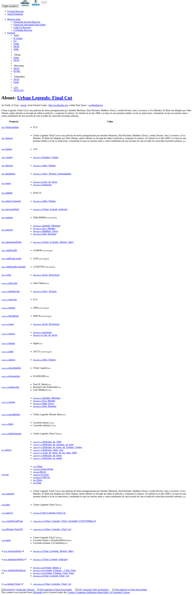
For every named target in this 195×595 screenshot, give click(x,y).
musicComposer (11, 201)
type (5, 474)
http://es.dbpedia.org (58, 105)
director (7, 165)
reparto (8, 402)
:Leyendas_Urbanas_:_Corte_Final (54, 570)
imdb (7, 351)
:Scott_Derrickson (46, 275)
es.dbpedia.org (96, 105)
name (6, 540)
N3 (14, 41)
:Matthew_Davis (45, 231)
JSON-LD (18, 90)
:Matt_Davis (43, 403)
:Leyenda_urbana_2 (47, 567)
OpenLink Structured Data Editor (29, 24)
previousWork (10, 209)
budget (7, 149)
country (7, 157)
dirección (9, 283)
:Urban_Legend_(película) (50, 209)
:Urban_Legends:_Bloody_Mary (53, 242)
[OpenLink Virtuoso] (18, 589)
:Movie (39, 472)
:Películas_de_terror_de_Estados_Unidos (57, 447)
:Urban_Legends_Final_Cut (51, 575)
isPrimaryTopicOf (12, 529)
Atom (16, 57)
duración (9, 299)
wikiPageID (9, 250)
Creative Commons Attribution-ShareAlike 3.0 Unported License (98, 592)
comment (8, 493)
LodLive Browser (22, 27)
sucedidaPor (11, 414)
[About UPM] (40, 6)
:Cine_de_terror (45, 182)
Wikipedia (37, 592)
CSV (15, 87)
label (6, 504)
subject (7, 450)
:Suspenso (42, 332)
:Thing (38, 466)
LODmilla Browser (22, 30)
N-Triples (18, 38)
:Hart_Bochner (44, 234)
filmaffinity (10, 316)
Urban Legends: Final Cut (44, 97)
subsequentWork (11, 242)
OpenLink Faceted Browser (26, 22)
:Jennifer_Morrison (46, 225)
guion (8, 324)
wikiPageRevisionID (14, 266)
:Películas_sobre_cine (48, 450)
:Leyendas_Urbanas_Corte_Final (53, 573)
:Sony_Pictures (45, 291)
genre (6, 183)
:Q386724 (41, 477)
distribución (11, 291)
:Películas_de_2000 (47, 441)
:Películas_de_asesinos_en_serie (53, 444)
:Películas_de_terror (47, 455)
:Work (37, 480)
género (8, 333)
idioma (8, 343)
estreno (8, 307)
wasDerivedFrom (12, 521)
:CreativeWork (43, 469)
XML (16, 49)
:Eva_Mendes (44, 228)
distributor (8, 173)
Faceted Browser (15, 11)
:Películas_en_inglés (47, 458)
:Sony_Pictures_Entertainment (52, 173)
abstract (7, 138)
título (7, 424)
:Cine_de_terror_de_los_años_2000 (55, 452)
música (8, 359)
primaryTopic (12, 584)
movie (24, 105)
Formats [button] (11, 33)
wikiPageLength (11, 258)
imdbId (7, 193)
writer (6, 275)
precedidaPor (11, 368)
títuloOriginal (11, 433)
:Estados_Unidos (45, 157)
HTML (16, 71)
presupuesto (11, 376)
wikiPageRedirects (15, 570)
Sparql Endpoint (15, 14)
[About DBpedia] (25, 6)
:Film (37, 483)
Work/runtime (10, 127)
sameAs (7, 513)
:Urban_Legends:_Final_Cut (52, 529)
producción (10, 387)
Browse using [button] (14, 19)
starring (7, 230)
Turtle (16, 44)
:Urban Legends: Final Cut (49, 513)
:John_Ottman (44, 165)
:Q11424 (41, 474)
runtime (7, 217)
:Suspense (42, 184)
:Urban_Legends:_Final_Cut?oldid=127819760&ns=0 (64, 521)
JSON (16, 46)
